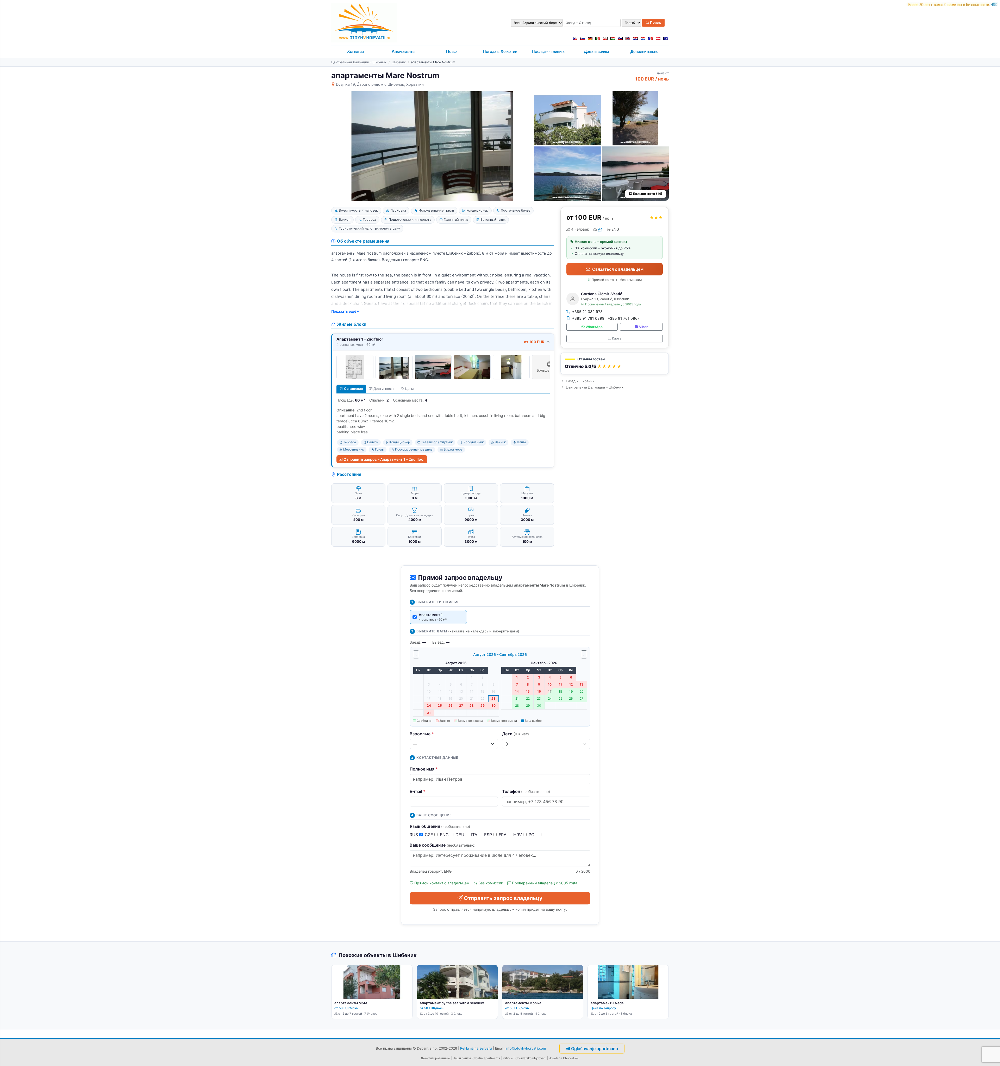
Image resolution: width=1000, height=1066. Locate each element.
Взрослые (422, 733)
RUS (414, 834)
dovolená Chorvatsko (564, 1058)
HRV (518, 834)
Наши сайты (462, 1058)
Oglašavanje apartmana (594, 1048)
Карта (616, 338)
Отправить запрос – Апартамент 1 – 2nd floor (384, 459)
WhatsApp (594, 327)
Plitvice (508, 1058)
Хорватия (355, 51)
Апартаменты (403, 51)
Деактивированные (435, 1058)
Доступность (384, 389)
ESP (488, 834)
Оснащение (353, 389)
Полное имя (424, 769)
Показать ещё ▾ (345, 311)
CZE (429, 834)
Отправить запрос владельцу (503, 898)
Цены (409, 389)
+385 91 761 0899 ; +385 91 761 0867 (606, 318)
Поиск (655, 23)
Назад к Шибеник (580, 381)
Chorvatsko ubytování (530, 1058)
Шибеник (399, 62)
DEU (460, 834)
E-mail (418, 791)
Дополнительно (644, 51)
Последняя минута (548, 51)
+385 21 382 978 (587, 311)
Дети (515, 733)
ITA (475, 834)
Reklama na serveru (476, 1048)
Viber (643, 327)
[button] (614, 364)
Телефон (526, 791)
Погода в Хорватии (500, 51)
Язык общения (440, 826)
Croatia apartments (486, 1058)
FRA (503, 834)
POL (533, 834)
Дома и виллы (596, 51)
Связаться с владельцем (617, 269)
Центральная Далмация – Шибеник (358, 62)
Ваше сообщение (443, 845)
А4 (600, 229)
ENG (445, 834)
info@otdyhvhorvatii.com (525, 1048)
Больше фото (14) (647, 194)
